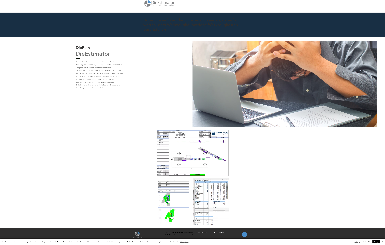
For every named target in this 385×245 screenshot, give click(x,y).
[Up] (244, 234)
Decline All (366, 242)
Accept (376, 242)
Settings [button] (357, 242)
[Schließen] (382, 241)
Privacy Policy (184, 242)
